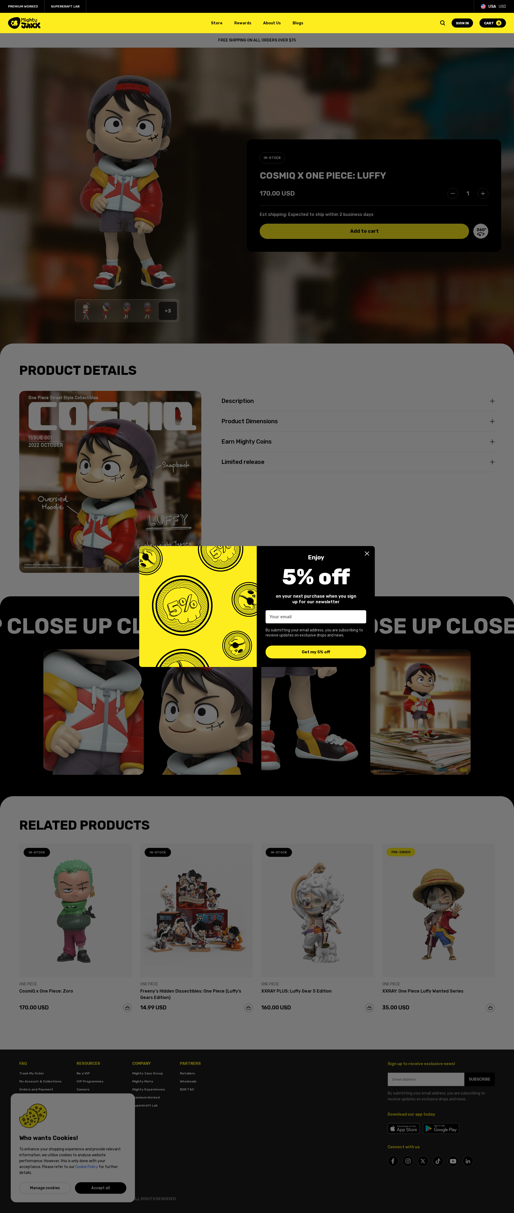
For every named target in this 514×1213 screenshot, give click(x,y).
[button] (367, 553)
